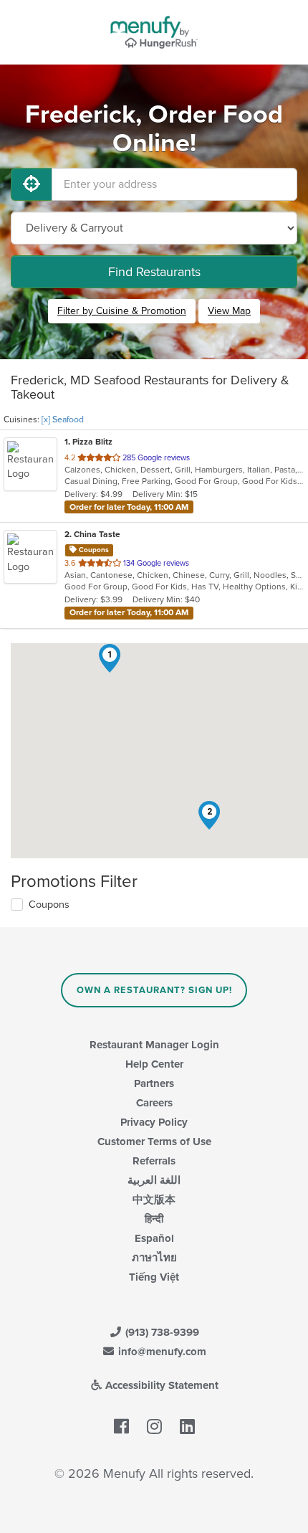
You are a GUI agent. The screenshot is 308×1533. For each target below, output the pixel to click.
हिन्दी (154, 1218)
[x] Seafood (63, 419)
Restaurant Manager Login (154, 1044)
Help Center (154, 1064)
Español (154, 1238)
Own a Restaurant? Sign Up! (154, 990)
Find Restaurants (154, 272)
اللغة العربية (154, 1180)
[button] (110, 658)
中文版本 (154, 1199)
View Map (229, 311)
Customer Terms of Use (154, 1141)
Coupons (49, 904)
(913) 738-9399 (160, 1332)
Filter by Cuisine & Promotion (121, 311)
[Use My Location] (31, 184)
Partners (154, 1083)
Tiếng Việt (154, 1277)
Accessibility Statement (160, 1385)
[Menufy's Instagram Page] (154, 1427)
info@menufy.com (160, 1351)
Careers (154, 1102)
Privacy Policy (154, 1122)
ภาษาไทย (154, 1257)
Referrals (154, 1160)
